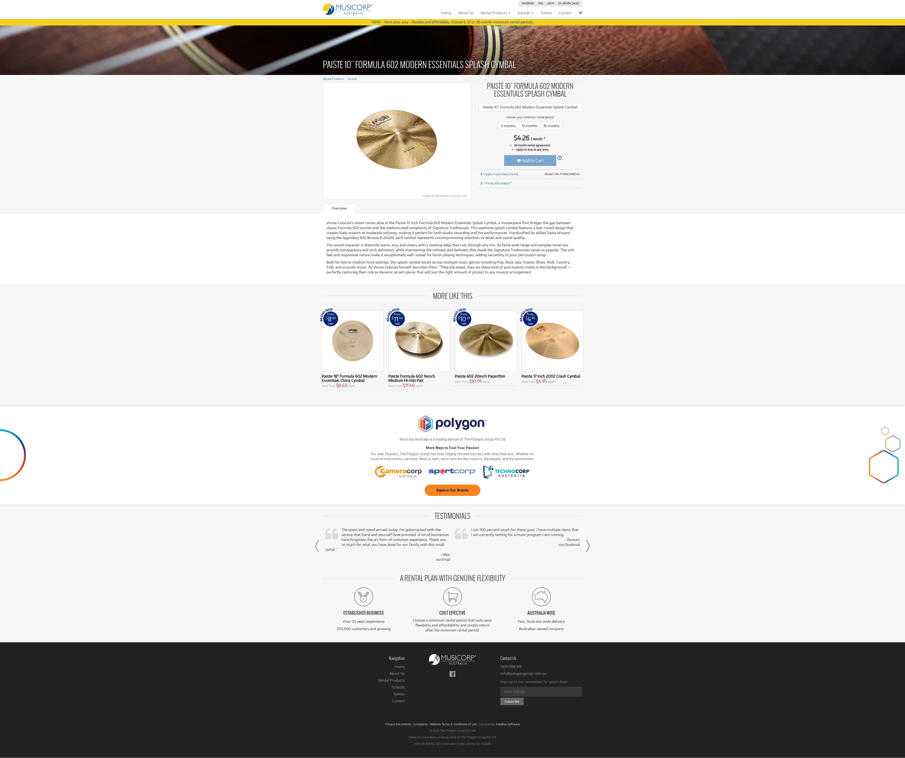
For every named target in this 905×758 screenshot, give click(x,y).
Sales (568, 3)
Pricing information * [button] (498, 183)
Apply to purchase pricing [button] (501, 174)
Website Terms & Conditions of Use (453, 724)
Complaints (420, 724)
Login (550, 3)
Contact (398, 701)
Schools (398, 687)
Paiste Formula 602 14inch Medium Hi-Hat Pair (411, 378)
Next (465, 139)
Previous (329, 139)
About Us (397, 673)
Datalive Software (508, 724)
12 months (529, 126)
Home (400, 666)
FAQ (540, 3)
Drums (352, 79)
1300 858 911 (510, 666)
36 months (551, 126)
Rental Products (333, 79)
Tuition (399, 694)
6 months (508, 126)
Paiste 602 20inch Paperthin (480, 376)
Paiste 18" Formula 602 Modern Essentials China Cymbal (349, 378)
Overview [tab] (339, 208)
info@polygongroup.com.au (523, 673)
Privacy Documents (398, 724)
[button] (317, 546)
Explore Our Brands (452, 490)
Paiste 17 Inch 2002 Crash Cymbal (551, 376)
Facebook (528, 3)
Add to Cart (532, 160)
